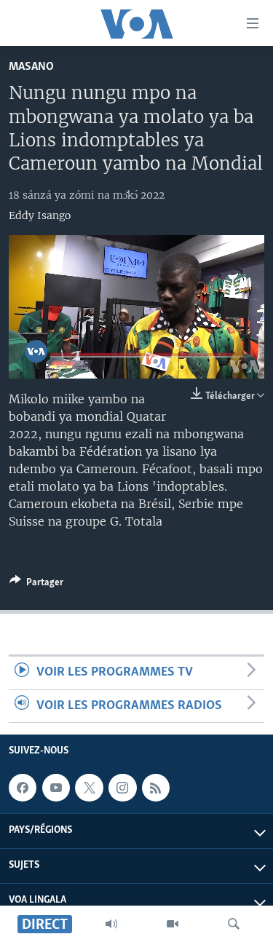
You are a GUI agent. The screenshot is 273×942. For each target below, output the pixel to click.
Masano (31, 66)
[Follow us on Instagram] (122, 788)
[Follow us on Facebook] (22, 788)
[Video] (172, 924)
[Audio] (111, 924)
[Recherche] (234, 924)
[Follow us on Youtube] (56, 788)
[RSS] (156, 788)
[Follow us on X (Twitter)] (89, 788)
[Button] (36, 584)
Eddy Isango (40, 215)
